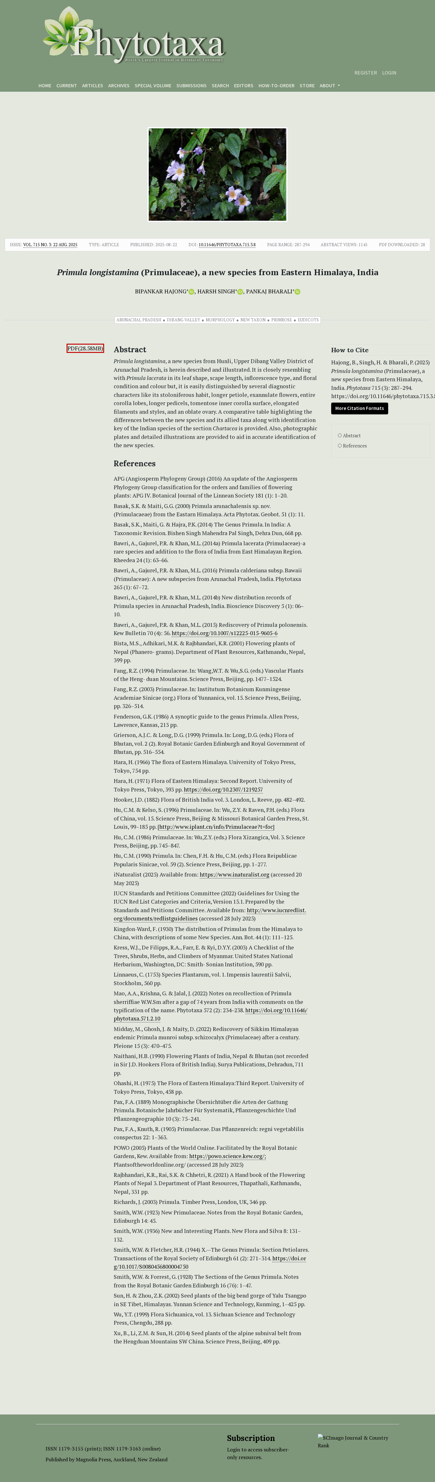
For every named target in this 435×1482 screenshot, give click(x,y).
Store (307, 85)
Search (220, 85)
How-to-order (277, 85)
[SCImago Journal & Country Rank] (353, 1440)
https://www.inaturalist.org (234, 874)
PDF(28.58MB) (85, 348)
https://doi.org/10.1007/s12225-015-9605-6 (224, 633)
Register (365, 72)
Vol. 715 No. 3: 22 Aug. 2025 (50, 244)
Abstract (352, 436)
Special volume (153, 85)
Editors (243, 85)
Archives (119, 85)
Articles (92, 85)
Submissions (191, 85)
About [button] (328, 85)
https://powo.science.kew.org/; (227, 1156)
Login (389, 72)
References (355, 446)
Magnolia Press (93, 1459)
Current (66, 85)
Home (45, 85)
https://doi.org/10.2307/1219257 (223, 789)
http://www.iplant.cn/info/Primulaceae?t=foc (216, 826)
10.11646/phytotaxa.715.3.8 (227, 244)
